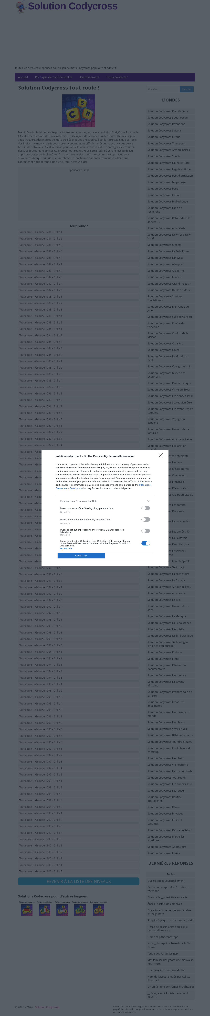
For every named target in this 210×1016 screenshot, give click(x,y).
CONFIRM (81, 555)
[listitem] (105, 501)
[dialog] (105, 508)
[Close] (162, 456)
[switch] (145, 508)
